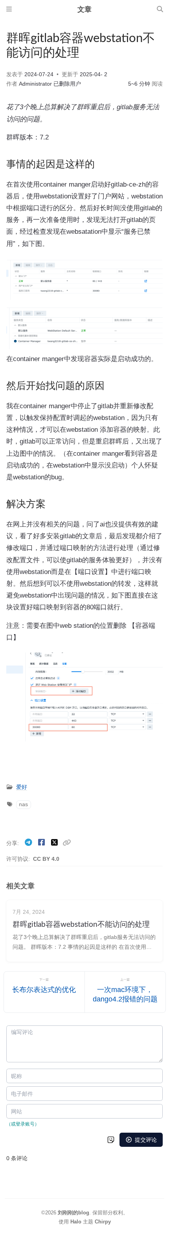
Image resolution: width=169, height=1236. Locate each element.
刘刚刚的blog (73, 1213)
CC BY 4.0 (46, 859)
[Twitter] (55, 842)
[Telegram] (29, 842)
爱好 (21, 787)
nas (23, 804)
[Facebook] (42, 842)
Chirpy (103, 1222)
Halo (75, 1222)
